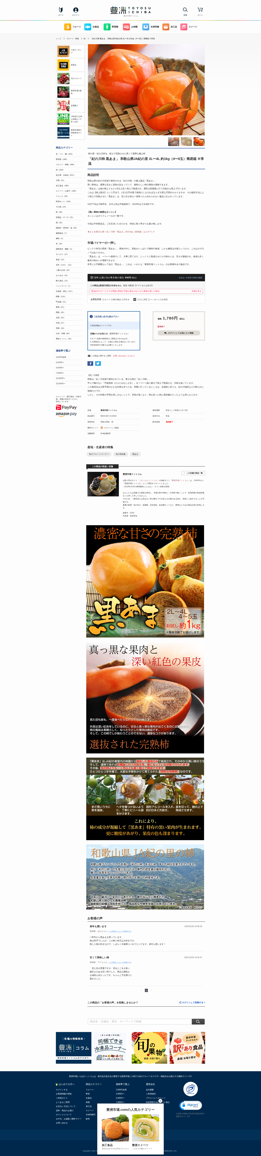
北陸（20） (60, 318)
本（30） (59, 244)
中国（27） (60, 323)
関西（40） (60, 312)
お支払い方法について (66, 1106)
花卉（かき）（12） (64, 265)
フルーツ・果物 (72, 39)
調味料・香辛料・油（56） (67, 228)
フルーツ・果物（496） (65, 165)
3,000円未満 (61, 357)
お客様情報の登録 (64, 1094)
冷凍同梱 (155, 27)
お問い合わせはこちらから (124, 356)
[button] (190, 1105)
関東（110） (61, 296)
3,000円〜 (60, 362)
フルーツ (76, 27)
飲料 (88, 1119)
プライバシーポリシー (156, 1098)
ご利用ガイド (62, 1098)
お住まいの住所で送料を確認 (190, 278)
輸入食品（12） (62, 281)
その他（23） (61, 207)
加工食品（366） (63, 186)
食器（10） (60, 260)
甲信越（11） (61, 302)
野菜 (88, 1094)
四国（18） (60, 328)
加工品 (174, 27)
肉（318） (60, 170)
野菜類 (115, 27)
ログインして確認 (111, 428)
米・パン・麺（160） (65, 154)
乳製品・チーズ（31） (65, 217)
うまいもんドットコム (148, 480)
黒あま (135, 454)
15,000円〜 (60, 384)
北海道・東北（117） (65, 291)
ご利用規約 (151, 1094)
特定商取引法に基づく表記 (157, 1102)
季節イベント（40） (64, 339)
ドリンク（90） (62, 196)
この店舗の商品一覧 (194, 473)
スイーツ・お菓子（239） (66, 191)
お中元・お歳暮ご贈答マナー (68, 1119)
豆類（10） (60, 180)
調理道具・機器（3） (64, 249)
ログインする (62, 1090)
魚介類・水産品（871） (65, 175)
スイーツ (193, 27)
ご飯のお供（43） (63, 270)
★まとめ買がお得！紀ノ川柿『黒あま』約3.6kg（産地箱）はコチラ (119, 231)
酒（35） (59, 223)
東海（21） (60, 307)
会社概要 (150, 1090)
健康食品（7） (62, 233)
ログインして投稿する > (193, 1002)
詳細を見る (196, 291)
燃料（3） (60, 238)
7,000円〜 (60, 373)
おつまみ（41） (62, 275)
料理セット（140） (64, 201)
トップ (58, 39)
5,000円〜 (60, 368)
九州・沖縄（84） (63, 333)
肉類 (88, 1102)
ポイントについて (64, 1114)
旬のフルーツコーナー (99, 454)
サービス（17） (62, 254)
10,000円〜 (60, 378)
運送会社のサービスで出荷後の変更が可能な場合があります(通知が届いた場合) (125, 291)
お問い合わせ (62, 1123)
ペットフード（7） (63, 286)
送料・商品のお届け (65, 1110)
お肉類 (134, 27)
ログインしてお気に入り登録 (180, 333)
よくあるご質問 (63, 1102)
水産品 (96, 27)
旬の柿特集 (121, 454)
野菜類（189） (62, 159)
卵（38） (59, 212)
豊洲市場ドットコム (109, 410)
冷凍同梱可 (91, 1114)
